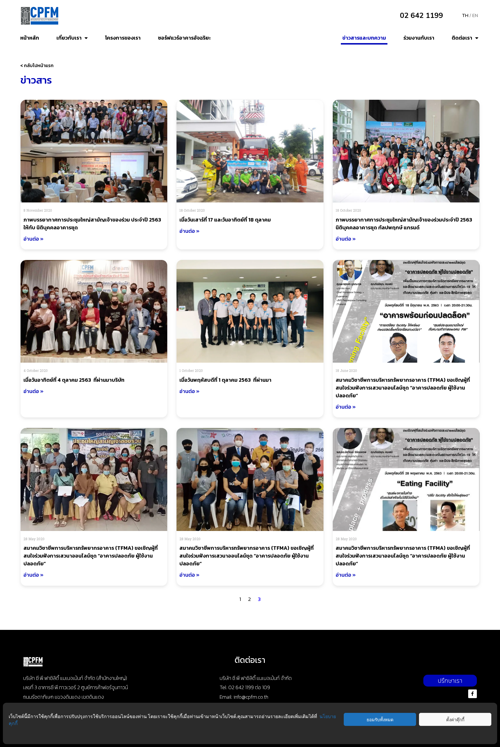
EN (475, 15)
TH (465, 15)
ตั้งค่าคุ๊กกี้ (455, 719)
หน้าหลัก (29, 38)
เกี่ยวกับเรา (69, 38)
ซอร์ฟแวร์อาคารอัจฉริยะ (184, 38)
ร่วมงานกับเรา (418, 38)
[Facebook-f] (472, 693)
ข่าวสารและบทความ (364, 38)
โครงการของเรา (123, 38)
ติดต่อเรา (462, 38)
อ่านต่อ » (33, 239)
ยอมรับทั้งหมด (380, 719)
